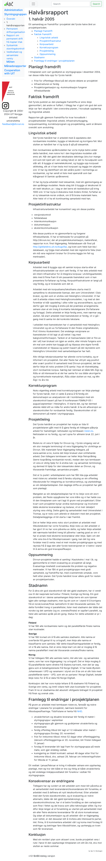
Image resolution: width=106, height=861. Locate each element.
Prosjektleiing (47, 50)
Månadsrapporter (15, 66)
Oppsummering (47, 54)
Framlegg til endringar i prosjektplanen (54, 60)
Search (96, 3)
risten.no (88, 431)
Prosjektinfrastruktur (50, 40)
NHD (79, 711)
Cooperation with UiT (12, 72)
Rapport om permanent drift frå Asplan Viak (14, 38)
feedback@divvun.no (13, 124)
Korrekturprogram (49, 47)
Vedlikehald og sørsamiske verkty (14, 55)
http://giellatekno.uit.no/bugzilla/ (50, 246)
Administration (13, 10)
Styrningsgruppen (15, 14)
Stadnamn (39, 57)
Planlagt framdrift (43, 31)
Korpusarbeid (46, 44)
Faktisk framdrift (42, 34)
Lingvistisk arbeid (49, 37)
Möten (10, 61)
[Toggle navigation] (33, 4)
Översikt (10, 18)
